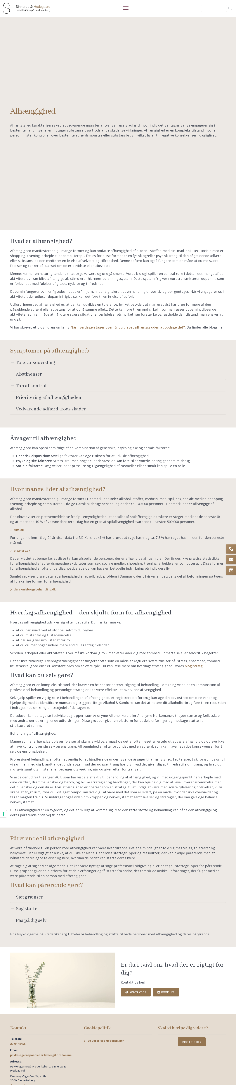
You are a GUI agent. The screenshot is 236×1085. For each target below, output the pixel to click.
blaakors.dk (22, 551)
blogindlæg (194, 666)
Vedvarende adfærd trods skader (51, 409)
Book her (167, 992)
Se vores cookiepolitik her (106, 1040)
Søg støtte (26, 909)
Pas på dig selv (31, 920)
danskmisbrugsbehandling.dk (35, 589)
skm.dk (19, 530)
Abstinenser (29, 374)
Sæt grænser (29, 897)
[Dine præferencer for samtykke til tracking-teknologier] (3, 813)
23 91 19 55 (18, 1044)
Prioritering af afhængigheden (48, 397)
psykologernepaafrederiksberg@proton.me (41, 1055)
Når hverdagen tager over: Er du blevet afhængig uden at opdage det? (127, 327)
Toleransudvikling (35, 363)
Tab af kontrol (31, 386)
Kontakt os (137, 992)
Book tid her (191, 1042)
